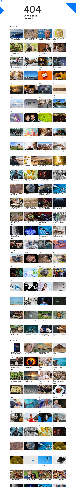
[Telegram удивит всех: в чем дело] (59, 148)
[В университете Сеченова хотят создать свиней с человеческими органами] (59, 462)
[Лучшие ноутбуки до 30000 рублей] (31, 373)
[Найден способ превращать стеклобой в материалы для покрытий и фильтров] (31, 415)
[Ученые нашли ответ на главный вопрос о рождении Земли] (59, 204)
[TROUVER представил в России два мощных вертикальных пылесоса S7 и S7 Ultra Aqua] (45, 415)
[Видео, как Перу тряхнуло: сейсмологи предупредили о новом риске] (59, 359)
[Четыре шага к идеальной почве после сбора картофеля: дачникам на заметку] (45, 476)
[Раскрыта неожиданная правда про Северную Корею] (59, 63)
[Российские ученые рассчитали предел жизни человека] (31, 462)
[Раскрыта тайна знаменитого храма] (16, 148)
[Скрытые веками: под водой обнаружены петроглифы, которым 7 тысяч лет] (31, 476)
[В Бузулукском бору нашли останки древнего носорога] (45, 260)
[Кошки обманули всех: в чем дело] (31, 92)
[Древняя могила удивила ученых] (31, 49)
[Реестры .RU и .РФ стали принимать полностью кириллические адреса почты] (59, 260)
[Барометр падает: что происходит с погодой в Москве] (59, 218)
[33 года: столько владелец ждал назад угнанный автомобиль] (45, 190)
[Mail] (1, 1)
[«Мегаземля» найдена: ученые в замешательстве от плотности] (45, 176)
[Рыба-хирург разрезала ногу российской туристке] (16, 303)
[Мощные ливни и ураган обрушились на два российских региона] (16, 63)
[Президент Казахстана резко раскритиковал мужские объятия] (45, 35)
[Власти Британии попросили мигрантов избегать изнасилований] (45, 434)
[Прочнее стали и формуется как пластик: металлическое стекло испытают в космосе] (45, 345)
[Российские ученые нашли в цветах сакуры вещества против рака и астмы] (45, 359)
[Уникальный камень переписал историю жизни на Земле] (16, 92)
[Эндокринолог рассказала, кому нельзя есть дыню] (31, 176)
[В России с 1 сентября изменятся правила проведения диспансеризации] (31, 246)
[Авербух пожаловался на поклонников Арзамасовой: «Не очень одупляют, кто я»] (31, 120)
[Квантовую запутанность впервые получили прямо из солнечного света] (31, 387)
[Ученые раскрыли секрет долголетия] (45, 448)
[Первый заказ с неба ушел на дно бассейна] (59, 106)
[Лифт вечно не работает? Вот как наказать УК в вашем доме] (16, 246)
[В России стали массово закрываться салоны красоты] (45, 462)
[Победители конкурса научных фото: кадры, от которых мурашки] (31, 359)
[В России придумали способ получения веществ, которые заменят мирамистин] (45, 232)
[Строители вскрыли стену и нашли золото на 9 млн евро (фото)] (16, 476)
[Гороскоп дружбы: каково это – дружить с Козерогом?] (45, 387)
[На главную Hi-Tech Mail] (4, 1)
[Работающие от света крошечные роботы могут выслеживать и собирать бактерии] (31, 345)
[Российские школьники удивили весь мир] (16, 134)
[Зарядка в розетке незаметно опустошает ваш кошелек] (16, 448)
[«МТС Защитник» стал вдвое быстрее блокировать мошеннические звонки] (45, 303)
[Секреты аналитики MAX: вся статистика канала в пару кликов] (59, 345)
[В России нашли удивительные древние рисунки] (16, 190)
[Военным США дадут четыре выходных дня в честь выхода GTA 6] (45, 204)
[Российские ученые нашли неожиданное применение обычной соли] (16, 120)
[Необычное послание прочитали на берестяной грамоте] (59, 92)
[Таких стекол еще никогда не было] (59, 289)
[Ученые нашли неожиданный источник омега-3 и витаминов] (45, 120)
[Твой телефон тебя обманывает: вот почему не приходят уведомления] (16, 359)
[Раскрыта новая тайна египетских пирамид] (59, 434)
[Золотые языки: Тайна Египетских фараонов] (31, 162)
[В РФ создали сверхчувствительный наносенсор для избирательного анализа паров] (16, 275)
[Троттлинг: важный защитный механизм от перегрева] (59, 246)
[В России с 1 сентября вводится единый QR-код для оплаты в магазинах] (45, 92)
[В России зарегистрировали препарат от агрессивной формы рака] (16, 289)
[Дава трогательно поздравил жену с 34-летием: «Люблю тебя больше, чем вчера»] (45, 289)
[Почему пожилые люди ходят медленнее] (45, 106)
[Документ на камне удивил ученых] (59, 176)
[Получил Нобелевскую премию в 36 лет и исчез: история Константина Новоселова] (45, 49)
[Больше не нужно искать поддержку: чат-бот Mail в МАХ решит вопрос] (31, 275)
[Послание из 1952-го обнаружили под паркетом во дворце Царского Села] (31, 35)
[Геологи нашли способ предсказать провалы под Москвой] (16, 218)
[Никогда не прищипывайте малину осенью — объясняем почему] (16, 49)
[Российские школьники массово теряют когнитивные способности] (31, 331)
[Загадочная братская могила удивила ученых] (45, 162)
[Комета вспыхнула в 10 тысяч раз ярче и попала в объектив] (59, 303)
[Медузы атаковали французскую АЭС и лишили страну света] (31, 317)
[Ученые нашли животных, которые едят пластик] (59, 120)
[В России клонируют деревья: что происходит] (31, 218)
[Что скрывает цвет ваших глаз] (59, 49)
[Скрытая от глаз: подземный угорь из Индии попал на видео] (31, 204)
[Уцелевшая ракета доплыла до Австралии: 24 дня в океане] (16, 35)
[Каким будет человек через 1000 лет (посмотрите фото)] (16, 176)
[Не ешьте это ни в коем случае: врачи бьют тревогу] (59, 35)
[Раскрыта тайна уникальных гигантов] (45, 275)
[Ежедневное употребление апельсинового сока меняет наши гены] (59, 77)
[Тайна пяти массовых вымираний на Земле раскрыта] (31, 448)
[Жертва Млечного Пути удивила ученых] (59, 373)
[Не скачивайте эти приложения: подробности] (16, 373)
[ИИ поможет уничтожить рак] (59, 190)
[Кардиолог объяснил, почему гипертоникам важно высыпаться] (45, 246)
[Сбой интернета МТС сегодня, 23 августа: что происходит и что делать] (59, 331)
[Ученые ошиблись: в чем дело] (31, 190)
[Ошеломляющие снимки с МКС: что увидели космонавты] (16, 434)
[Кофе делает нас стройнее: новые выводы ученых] (31, 148)
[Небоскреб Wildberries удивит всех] (59, 401)
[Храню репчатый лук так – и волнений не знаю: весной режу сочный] (16, 331)
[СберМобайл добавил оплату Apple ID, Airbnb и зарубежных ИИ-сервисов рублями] (59, 232)
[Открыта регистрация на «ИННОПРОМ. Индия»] (59, 275)
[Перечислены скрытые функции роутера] (16, 415)
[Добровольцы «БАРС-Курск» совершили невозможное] (31, 289)
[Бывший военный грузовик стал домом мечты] (16, 260)
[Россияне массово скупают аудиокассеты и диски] (45, 77)
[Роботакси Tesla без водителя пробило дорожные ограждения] (16, 317)
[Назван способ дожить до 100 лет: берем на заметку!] (16, 204)
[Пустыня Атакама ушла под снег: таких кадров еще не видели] (45, 148)
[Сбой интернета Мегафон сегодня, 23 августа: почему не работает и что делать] (45, 331)
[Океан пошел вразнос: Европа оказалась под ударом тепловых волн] (59, 448)
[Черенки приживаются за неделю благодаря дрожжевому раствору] (16, 462)
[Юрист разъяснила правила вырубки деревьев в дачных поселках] (45, 134)
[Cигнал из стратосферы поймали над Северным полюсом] (16, 106)
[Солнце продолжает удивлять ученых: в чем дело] (59, 162)
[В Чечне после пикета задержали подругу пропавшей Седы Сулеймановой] (31, 434)
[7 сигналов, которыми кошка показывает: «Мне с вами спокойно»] (59, 415)
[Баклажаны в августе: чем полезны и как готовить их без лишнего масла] (59, 476)
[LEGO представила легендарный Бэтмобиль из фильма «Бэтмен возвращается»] (16, 401)
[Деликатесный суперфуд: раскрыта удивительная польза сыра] (31, 401)
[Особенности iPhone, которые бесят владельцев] (16, 387)
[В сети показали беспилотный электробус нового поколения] (16, 345)
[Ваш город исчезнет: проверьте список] (45, 63)
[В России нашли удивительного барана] (31, 63)
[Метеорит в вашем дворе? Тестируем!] (59, 317)
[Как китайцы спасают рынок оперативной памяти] (45, 218)
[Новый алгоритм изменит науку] (31, 232)
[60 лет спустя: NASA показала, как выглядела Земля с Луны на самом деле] (16, 232)
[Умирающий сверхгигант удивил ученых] (31, 77)
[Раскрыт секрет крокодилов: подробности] (45, 317)
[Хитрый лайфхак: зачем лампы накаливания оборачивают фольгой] (31, 106)
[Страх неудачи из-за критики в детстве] (45, 373)
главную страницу (33, 22)
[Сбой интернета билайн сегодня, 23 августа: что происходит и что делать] (16, 162)
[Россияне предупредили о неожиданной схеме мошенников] (31, 134)
